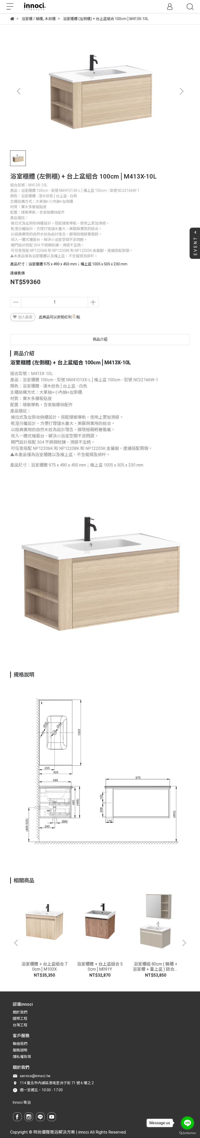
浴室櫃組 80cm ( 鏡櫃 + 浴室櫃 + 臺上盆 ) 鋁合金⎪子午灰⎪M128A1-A (155, 967)
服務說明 (20, 1050)
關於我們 (20, 1012)
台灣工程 (20, 1025)
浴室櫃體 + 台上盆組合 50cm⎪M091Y (100, 967)
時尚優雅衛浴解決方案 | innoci (61, 1132)
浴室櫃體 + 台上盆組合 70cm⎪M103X (44, 967)
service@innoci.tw (35, 1076)
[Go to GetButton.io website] (187, 1132)
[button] (181, 91)
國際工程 (20, 1018)
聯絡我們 (20, 1044)
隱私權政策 (22, 1057)
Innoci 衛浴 (22, 1102)
